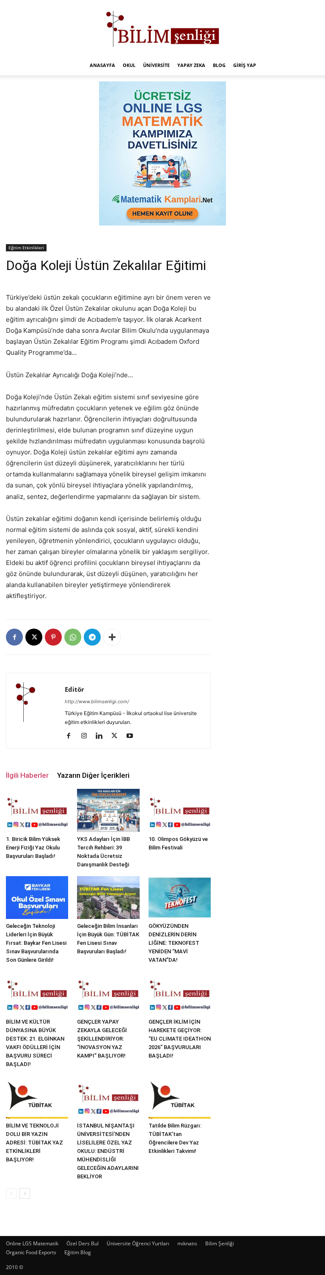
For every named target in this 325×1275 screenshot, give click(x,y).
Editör (74, 689)
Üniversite (156, 65)
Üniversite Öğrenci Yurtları (138, 1243)
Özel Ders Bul (82, 1243)
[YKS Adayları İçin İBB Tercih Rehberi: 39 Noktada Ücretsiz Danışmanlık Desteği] (108, 810)
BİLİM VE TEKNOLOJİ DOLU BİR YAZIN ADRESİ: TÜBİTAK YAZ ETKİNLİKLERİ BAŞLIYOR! (34, 1142)
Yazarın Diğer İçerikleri (93, 775)
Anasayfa (102, 65)
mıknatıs (187, 1243)
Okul (129, 65)
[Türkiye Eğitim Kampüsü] (162, 28)
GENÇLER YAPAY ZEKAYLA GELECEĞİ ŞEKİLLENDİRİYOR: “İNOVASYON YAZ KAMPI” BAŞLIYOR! (102, 1039)
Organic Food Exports (31, 1252)
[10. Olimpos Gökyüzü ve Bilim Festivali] (180, 810)
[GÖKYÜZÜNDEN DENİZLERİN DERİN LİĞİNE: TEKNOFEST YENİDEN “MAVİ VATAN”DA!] (180, 897)
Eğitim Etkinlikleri (26, 248)
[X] (33, 637)
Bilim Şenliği (219, 1243)
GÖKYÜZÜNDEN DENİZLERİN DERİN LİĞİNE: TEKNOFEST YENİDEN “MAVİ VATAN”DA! (174, 943)
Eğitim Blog (77, 1252)
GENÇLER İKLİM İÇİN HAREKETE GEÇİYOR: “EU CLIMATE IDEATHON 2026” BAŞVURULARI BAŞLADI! (180, 1039)
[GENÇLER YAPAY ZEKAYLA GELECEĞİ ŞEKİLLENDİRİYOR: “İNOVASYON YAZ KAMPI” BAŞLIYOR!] (108, 993)
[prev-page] (11, 1193)
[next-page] (24, 1193)
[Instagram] (87, 736)
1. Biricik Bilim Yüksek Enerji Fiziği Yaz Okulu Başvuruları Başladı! (33, 847)
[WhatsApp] (72, 637)
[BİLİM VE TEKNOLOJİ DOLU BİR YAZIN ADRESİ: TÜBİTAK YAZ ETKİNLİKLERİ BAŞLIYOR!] (37, 1097)
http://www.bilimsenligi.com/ (97, 701)
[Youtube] (133, 736)
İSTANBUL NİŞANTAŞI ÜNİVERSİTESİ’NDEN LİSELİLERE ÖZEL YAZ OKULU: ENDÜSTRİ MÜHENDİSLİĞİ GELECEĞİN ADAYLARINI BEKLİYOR (108, 1151)
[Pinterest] (53, 637)
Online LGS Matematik (32, 1243)
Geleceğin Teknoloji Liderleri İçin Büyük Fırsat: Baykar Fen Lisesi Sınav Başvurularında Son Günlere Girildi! (36, 943)
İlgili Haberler (27, 775)
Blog (219, 65)
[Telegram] (92, 637)
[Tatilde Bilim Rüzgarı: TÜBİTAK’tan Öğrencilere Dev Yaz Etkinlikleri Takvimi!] (180, 1097)
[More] (112, 637)
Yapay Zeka (191, 65)
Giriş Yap (244, 65)
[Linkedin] (102, 736)
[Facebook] (14, 637)
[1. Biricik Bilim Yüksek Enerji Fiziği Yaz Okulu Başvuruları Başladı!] (37, 810)
